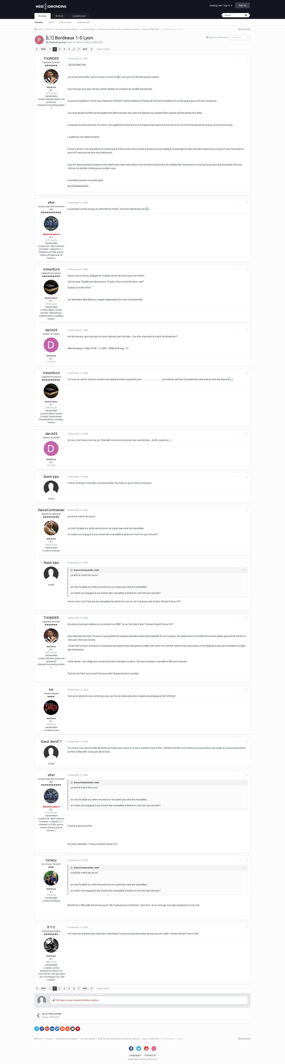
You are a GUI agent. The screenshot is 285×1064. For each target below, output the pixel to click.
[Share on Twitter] (36, 1028)
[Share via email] (72, 1028)
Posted (78, 58)
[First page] (36, 49)
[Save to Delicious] (57, 1028)
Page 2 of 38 (103, 49)
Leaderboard (84, 22)
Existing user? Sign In (220, 5)
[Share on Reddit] (62, 1028)
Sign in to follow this (218, 37)
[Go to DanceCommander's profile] (51, 528)
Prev (43, 49)
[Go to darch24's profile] (51, 344)
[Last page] (91, 49)
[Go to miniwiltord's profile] (51, 287)
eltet (51, 202)
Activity (59, 16)
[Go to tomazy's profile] (51, 878)
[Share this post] (247, 59)
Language (134, 1055)
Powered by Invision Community (142, 1059)
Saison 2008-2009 (93, 42)
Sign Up (242, 5)
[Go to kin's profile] (51, 707)
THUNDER (51, 58)
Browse (43, 16)
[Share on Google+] (47, 1028)
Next (85, 49)
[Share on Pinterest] (77, 1028)
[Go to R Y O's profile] (51, 945)
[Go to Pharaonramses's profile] (39, 39)
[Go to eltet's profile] (51, 223)
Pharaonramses (57, 42)
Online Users (66, 22)
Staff (51, 22)
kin (51, 690)
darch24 (51, 330)
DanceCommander (51, 510)
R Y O (51, 927)
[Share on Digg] (52, 1028)
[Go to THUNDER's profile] (51, 76)
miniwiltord (51, 269)
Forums (39, 22)
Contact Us (150, 1055)
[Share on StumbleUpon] (67, 1028)
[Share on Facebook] (42, 1028)
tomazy (51, 860)
